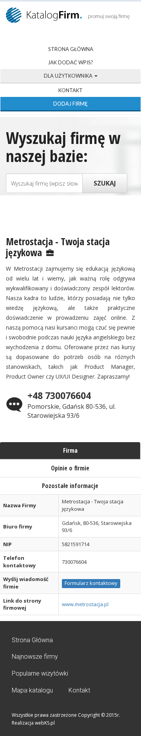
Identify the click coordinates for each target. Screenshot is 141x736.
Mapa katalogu (32, 690)
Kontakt (70, 90)
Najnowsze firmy (35, 656)
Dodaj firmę (70, 103)
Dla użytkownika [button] (69, 76)
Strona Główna (70, 49)
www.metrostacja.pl (85, 604)
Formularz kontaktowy (91, 583)
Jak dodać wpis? (70, 62)
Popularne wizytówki (40, 673)
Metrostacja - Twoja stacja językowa (58, 247)
